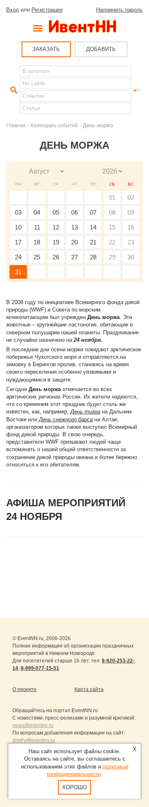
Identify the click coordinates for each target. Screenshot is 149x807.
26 (56, 257)
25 (37, 257)
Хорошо (74, 787)
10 (18, 227)
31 (18, 271)
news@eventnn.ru (32, 725)
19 (56, 242)
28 (93, 257)
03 (18, 212)
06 (74, 212)
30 (130, 257)
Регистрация (46, 10)
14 (93, 227)
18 (37, 242)
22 (112, 242)
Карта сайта (88, 689)
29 (112, 257)
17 (18, 242)
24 (18, 257)
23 (130, 242)
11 (37, 227)
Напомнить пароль (119, 10)
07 (93, 212)
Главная (16, 125)
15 (112, 227)
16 (130, 227)
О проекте (24, 689)
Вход (12, 10)
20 (74, 242)
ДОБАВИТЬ (101, 49)
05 (56, 212)
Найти (12, 90)
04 (37, 212)
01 (112, 197)
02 (130, 197)
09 (130, 212)
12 (56, 227)
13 (74, 227)
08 (112, 212)
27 (74, 257)
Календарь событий (54, 125)
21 (93, 242)
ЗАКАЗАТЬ (46, 49)
